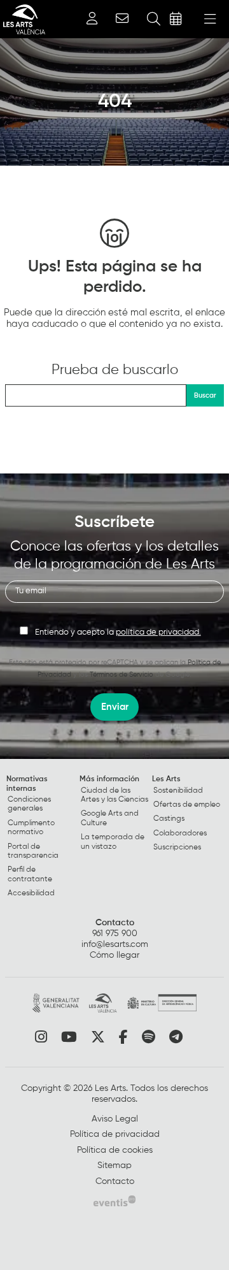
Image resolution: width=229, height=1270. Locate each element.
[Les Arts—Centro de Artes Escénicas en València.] (22, 19)
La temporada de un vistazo (112, 841)
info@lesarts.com (114, 944)
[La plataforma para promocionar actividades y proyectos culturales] (114, 1200)
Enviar (114, 707)
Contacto (114, 922)
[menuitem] (41, 839)
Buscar (205, 395)
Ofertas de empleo (186, 805)
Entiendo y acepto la (118, 632)
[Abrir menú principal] (210, 19)
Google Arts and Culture (110, 818)
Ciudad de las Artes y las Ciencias (114, 795)
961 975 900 (114, 933)
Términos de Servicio (121, 674)
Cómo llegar (114, 955)
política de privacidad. (158, 632)
